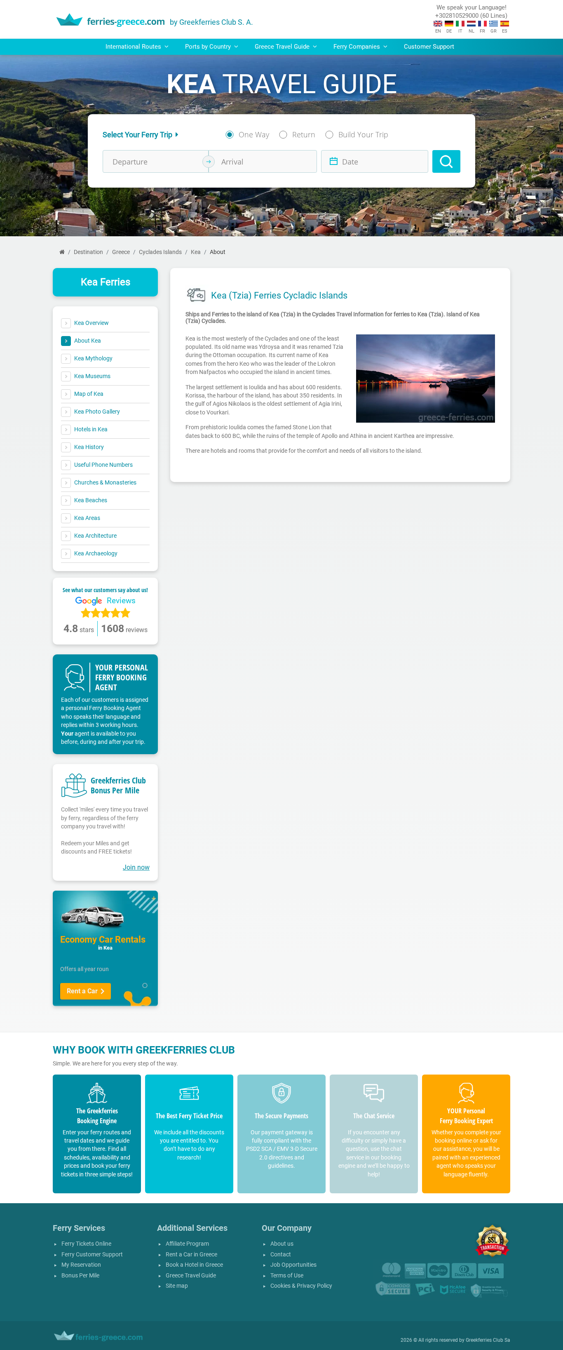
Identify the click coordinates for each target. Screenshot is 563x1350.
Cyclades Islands (160, 252)
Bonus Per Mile (80, 1275)
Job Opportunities (293, 1264)
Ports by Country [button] (208, 46)
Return (303, 134)
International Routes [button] (134, 46)
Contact (280, 1254)
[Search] (446, 161)
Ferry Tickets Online (86, 1243)
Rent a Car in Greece (191, 1254)
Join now (136, 867)
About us (281, 1243)
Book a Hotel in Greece (194, 1264)
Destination (88, 252)
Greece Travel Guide (191, 1275)
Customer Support (429, 46)
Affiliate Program (187, 1243)
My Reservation (81, 1264)
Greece (121, 252)
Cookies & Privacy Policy (301, 1285)
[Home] (62, 252)
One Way (254, 134)
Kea (196, 252)
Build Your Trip (363, 134)
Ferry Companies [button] (357, 46)
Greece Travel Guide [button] (283, 46)
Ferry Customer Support (92, 1254)
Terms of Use (286, 1275)
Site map (177, 1285)
